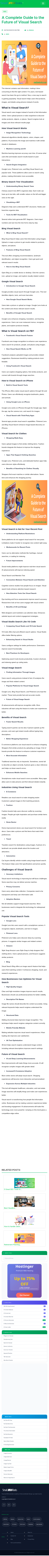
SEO (4, 11)
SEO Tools (5, 1519)
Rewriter (28, 1519)
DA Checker (14, 1524)
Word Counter (22, 1524)
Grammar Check (20, 1519)
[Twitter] (9, 1505)
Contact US (13, 1535)
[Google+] (14, 1505)
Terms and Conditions (16, 1542)
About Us (30, 1532)
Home (12, 1532)
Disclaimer (30, 1535)
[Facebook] (4, 1505)
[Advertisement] (24, 1140)
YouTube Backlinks (36, 1519)
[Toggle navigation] (43, 3)
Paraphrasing (30, 1524)
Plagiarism (12, 1519)
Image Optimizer (39, 1524)
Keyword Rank (6, 1524)
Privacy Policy (31, 1539)
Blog (12, 1539)
